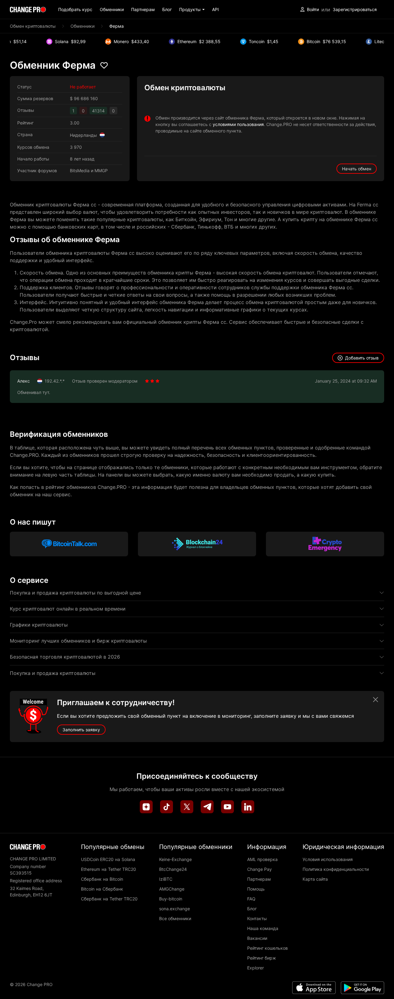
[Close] (375, 699)
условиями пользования (238, 124)
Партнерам (143, 9)
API (215, 9)
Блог (167, 9)
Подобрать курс (75, 9)
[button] (192, 9)
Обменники (112, 9)
